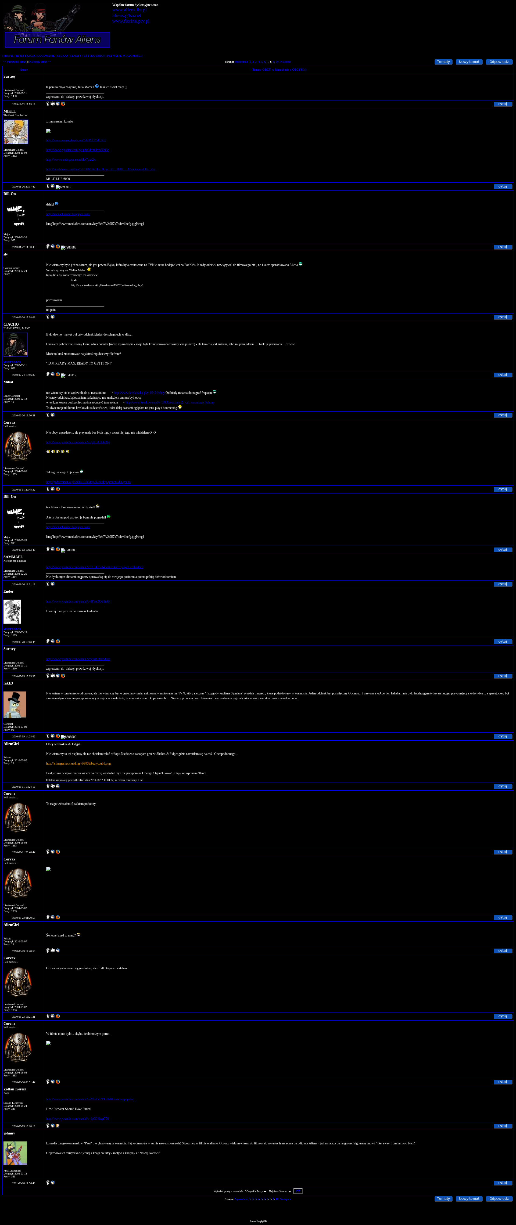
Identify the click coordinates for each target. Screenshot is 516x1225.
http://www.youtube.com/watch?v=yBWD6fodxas (78, 659)
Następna (285, 61)
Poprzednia (241, 61)
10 (277, 61)
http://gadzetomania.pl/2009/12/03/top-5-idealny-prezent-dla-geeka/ (88, 482)
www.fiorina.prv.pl (130, 21)
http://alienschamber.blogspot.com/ (68, 214)
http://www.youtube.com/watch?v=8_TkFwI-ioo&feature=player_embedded (94, 567)
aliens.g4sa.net (126, 15)
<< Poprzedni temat (14, 61)
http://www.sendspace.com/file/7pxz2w (71, 159)
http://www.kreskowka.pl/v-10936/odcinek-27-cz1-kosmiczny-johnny (170, 402)
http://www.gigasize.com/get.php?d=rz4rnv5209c (77, 150)
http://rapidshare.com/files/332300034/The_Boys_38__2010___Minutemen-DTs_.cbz (100, 169)
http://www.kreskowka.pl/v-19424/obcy (139, 393)
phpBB (263, 1221)
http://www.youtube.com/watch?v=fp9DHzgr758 (77, 1118)
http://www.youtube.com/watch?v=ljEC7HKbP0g (78, 442)
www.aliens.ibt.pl (129, 9)
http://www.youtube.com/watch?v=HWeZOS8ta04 (78, 601)
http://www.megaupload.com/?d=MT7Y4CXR (76, 140)
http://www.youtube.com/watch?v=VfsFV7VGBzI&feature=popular (90, 1099)
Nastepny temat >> (40, 61)
